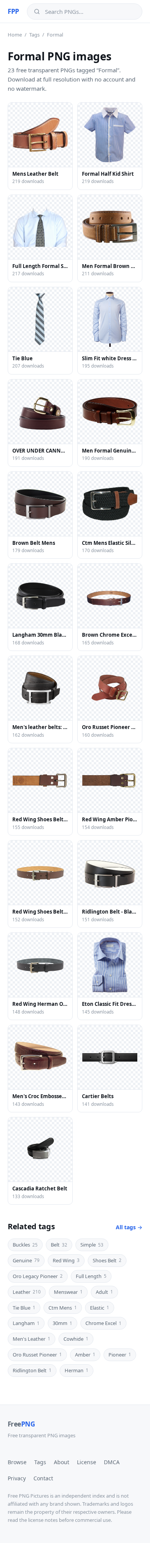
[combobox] (90, 11)
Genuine (26, 1260)
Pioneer (119, 1354)
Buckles (25, 1244)
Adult (104, 1291)
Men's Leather (31, 1338)
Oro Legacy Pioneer (38, 1276)
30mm (62, 1323)
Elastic (99, 1307)
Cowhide (75, 1338)
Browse (17, 1462)
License (86, 1462)
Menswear (68, 1291)
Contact (43, 1478)
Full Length (91, 1276)
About (61, 1462)
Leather (27, 1291)
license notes (43, 1519)
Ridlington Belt (32, 1370)
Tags (34, 34)
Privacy (17, 1478)
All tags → (129, 1227)
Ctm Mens (62, 1307)
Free (21, 1424)
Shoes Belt (107, 1260)
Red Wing (66, 1260)
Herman (76, 1370)
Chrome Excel (103, 1323)
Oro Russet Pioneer (37, 1354)
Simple (91, 1244)
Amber (85, 1354)
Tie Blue (24, 1307)
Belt (59, 1244)
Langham (26, 1323)
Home (15, 34)
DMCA (112, 1462)
